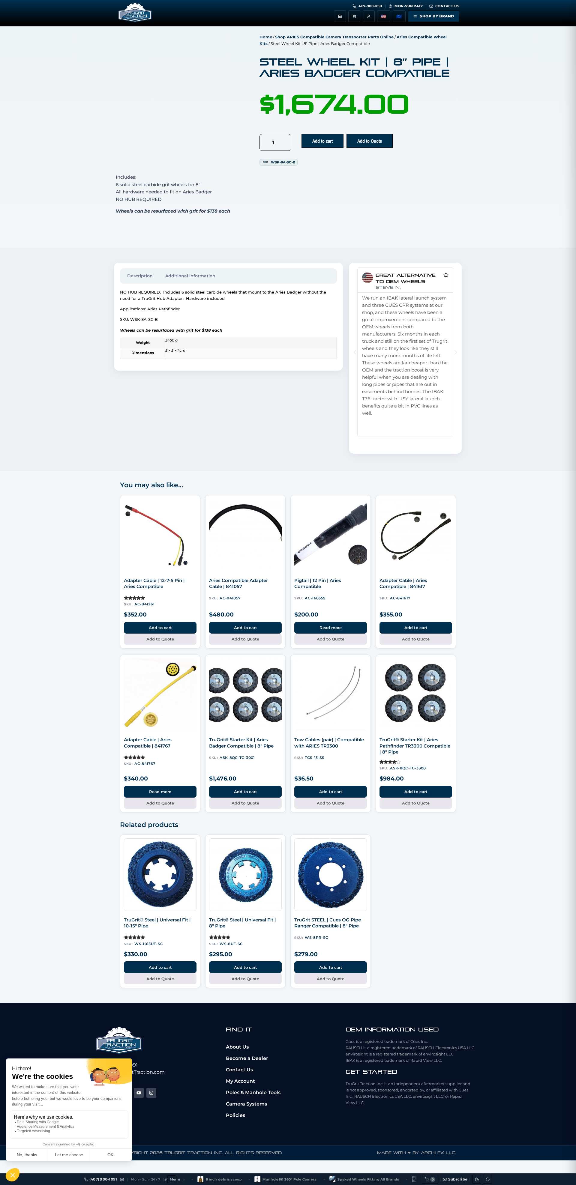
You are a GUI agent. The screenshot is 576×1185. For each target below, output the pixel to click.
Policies (235, 1115)
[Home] (340, 16)
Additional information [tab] (190, 276)
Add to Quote (369, 141)
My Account (240, 1081)
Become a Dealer (247, 1058)
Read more (331, 627)
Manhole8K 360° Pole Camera (260, 1179)
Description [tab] (140, 276)
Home (266, 36)
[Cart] (354, 16)
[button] (355, 352)
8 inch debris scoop (194, 1179)
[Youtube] (139, 1093)
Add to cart (322, 141)
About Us (237, 1047)
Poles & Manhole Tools (253, 1092)
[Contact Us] (122, 1179)
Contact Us (239, 1070)
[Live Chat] (487, 1179)
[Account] (369, 16)
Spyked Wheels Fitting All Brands (339, 1179)
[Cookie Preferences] (476, 1179)
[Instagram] (151, 1093)
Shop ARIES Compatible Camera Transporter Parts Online (334, 36)
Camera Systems (246, 1104)
